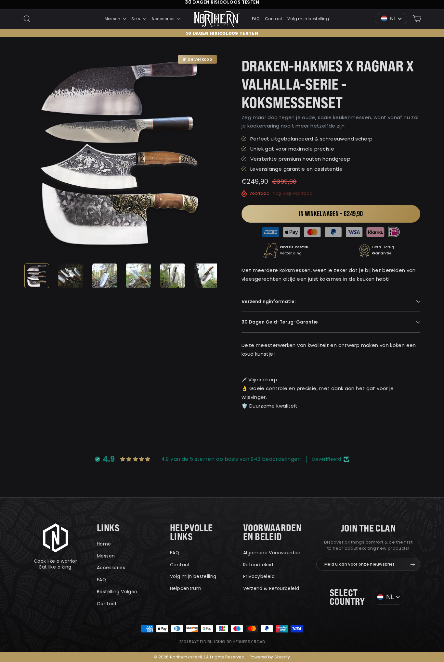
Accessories (111, 567)
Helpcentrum (185, 588)
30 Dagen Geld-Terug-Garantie (280, 322)
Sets (136, 18)
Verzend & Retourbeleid (271, 588)
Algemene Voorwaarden (272, 552)
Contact (273, 18)
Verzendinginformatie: (269, 301)
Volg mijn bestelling (308, 18)
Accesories (163, 18)
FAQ (256, 18)
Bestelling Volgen (117, 591)
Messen (113, 18)
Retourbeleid (258, 564)
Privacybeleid (259, 576)
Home (104, 544)
